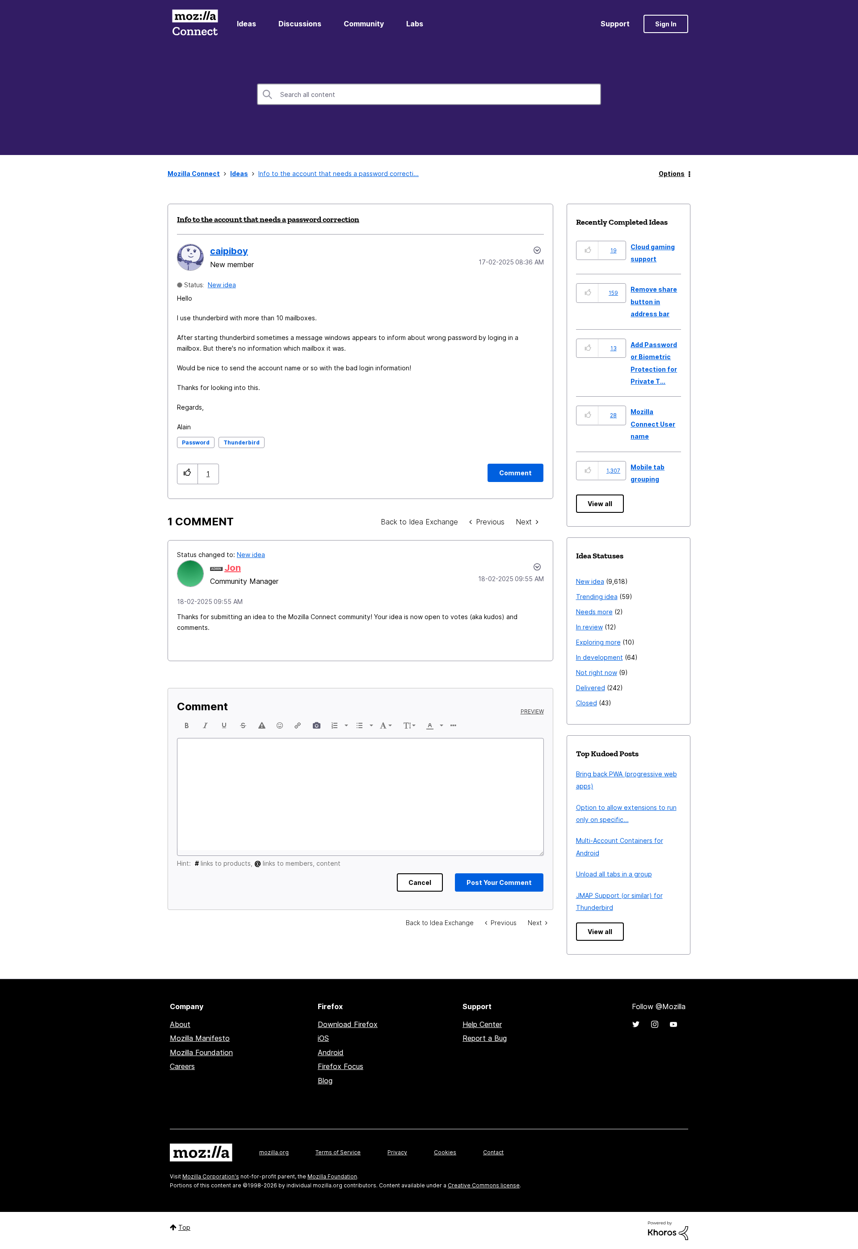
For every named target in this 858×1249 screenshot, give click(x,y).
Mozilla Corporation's (210, 1176)
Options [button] (672, 173)
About (180, 1024)
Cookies (445, 1152)
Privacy (397, 1152)
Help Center (482, 1024)
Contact (493, 1152)
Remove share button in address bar (654, 301)
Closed (586, 703)
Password (196, 442)
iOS (323, 1038)
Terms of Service (338, 1152)
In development (599, 657)
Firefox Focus (340, 1066)
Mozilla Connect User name (653, 424)
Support (615, 23)
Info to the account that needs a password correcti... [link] (338, 173)
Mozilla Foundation (201, 1052)
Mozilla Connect (195, 23)
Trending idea (597, 596)
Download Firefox (348, 1024)
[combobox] (429, 94)
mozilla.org (274, 1152)
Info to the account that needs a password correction (268, 219)
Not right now (596, 672)
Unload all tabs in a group (614, 874)
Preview (532, 711)
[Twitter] (636, 1024)
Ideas (246, 23)
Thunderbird (241, 442)
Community (364, 23)
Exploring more (598, 642)
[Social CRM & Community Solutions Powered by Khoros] (668, 1230)
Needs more (594, 612)
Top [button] (184, 1227)
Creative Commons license (484, 1185)
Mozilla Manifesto (200, 1038)
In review (589, 627)
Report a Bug (485, 1038)
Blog (325, 1080)
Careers (182, 1066)
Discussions (299, 23)
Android (331, 1052)
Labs (414, 23)
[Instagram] (655, 1024)
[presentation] (187, 725)
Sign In (666, 24)
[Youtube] (673, 1024)
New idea (222, 285)
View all (600, 503)
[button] (187, 473)
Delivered (590, 688)
